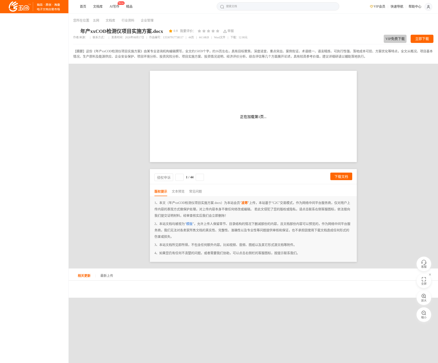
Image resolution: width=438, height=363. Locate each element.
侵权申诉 (164, 177)
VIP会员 (379, 6)
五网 (96, 20)
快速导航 (397, 6)
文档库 (98, 6)
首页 (83, 6)
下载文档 (341, 177)
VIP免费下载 (395, 39)
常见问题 (195, 191)
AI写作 (114, 6)
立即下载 (422, 39)
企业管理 (147, 20)
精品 (129, 6)
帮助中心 (415, 6)
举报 (230, 31)
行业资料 (128, 20)
